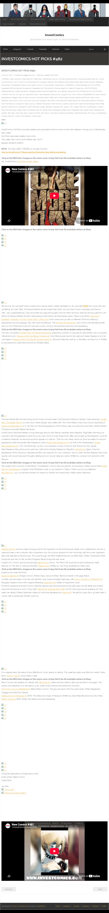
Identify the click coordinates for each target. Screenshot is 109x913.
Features (40, 75)
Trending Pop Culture (37, 24)
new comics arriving (27, 101)
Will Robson (26, 116)
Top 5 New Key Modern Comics (80, 19)
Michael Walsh (43, 98)
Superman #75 (34, 113)
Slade (42, 107)
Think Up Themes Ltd (20, 906)
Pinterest (95, 906)
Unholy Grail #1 (7, 116)
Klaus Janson (100, 94)
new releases (41, 101)
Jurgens (64, 94)
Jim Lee (19, 94)
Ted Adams (45, 113)
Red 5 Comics (30, 104)
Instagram (66, 906)
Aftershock (38, 79)
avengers (43, 82)
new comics (13, 101)
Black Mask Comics (87, 82)
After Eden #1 (27, 79)
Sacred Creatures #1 (9, 107)
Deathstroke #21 (7, 91)
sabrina (66, 104)
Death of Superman (76, 88)
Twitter (103, 906)
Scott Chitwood (33, 107)
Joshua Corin (55, 94)
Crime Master (48, 85)
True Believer (101, 113)
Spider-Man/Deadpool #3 (94, 110)
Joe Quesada (44, 94)
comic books (31, 85)
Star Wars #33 (21, 113)
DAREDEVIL (70, 85)
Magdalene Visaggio (9, 98)
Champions (6, 85)
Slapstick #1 (58, 107)
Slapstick (49, 107)
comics (40, 85)
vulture (17, 116)
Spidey (4, 113)
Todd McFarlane (80, 113)
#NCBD (6, 79)
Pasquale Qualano (88, 101)
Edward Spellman (49, 91)
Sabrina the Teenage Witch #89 (91, 104)
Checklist (22, 24)
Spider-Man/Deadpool (52, 110)
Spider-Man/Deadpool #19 (72, 110)
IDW (94, 91)
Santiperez (22, 107)
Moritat (72, 98)
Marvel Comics (30, 98)
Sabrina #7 (74, 104)
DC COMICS (95, 85)
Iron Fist (12, 94)
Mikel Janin (54, 98)
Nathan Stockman (83, 98)
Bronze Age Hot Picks (19, 19)
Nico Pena (51, 101)
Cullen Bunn (59, 85)
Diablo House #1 (21, 91)
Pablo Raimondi (74, 101)
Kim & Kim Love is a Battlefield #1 (81, 94)
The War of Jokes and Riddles (62, 113)
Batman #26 (64, 82)
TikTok (57, 906)
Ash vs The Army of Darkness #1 (26, 82)
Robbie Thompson (43, 104)
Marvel (21, 98)
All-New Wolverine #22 (68, 79)
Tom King (91, 113)
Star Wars (11, 113)
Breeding (99, 82)
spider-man (68, 107)
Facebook (85, 906)
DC (89, 85)
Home (4, 19)
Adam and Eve (15, 79)
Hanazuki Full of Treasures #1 (79, 91)
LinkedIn (76, 906)
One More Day (61, 101)
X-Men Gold (36, 116)
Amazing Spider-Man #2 (88, 79)
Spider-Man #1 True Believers (85, 107)
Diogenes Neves (35, 91)
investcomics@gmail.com (24, 75)
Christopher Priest (18, 85)
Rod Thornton (56, 104)
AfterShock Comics (50, 79)
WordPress (41, 906)
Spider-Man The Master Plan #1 (29, 110)
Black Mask (74, 82)
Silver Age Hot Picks (38, 19)
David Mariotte (81, 85)
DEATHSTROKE (91, 88)
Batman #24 (53, 82)
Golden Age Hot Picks (57, 19)
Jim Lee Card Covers (31, 94)
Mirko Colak (63, 98)
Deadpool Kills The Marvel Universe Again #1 (50, 88)
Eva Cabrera (62, 91)
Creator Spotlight (8, 24)
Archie (101, 79)
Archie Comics (7, 82)
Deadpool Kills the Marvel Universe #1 (16, 88)
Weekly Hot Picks (51, 75)
